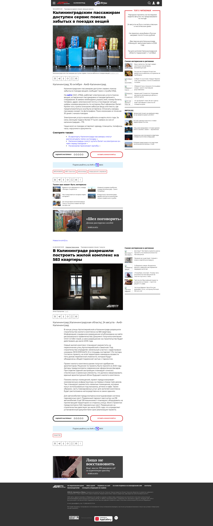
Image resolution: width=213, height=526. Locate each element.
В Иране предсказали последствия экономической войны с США (146, 143)
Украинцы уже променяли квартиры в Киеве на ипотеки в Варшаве (146, 136)
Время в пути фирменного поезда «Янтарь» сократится (74, 188)
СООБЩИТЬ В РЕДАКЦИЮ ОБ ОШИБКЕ (94, 488)
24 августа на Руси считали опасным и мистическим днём (142, 25)
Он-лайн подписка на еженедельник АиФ (127, 485)
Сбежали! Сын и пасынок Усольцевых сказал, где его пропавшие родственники (147, 87)
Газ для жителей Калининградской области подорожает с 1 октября (142, 52)
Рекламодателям (73, 488)
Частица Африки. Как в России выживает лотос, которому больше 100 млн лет (146, 289)
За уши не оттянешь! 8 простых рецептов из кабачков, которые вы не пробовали (147, 73)
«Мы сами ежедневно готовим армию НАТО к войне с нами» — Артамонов (147, 128)
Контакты (147, 485)
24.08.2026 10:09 (58, 247)
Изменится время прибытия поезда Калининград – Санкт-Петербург (107, 189)
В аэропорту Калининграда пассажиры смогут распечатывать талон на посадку (89, 138)
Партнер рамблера (86, 517)
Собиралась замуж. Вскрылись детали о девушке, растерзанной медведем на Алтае (145, 267)
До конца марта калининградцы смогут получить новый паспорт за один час (73, 203)
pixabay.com (114, 73)
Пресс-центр (90, 485)
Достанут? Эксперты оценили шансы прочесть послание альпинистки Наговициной (147, 252)
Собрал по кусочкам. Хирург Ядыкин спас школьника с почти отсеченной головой (147, 80)
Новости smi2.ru (60, 240)
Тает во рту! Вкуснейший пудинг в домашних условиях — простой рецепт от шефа (146, 282)
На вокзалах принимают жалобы (84, 146)
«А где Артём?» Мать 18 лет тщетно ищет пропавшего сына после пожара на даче (146, 102)
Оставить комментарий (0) (106, 154)
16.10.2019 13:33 (57, 9)
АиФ (66, 311)
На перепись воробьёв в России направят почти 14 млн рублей (142, 34)
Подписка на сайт (104, 485)
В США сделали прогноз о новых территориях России (145, 121)
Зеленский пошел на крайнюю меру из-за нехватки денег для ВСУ (146, 114)
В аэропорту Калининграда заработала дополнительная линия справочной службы (107, 196)
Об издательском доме (75, 485)
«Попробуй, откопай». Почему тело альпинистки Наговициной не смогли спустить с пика (146, 274)
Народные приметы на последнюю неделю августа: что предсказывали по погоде (142, 16)
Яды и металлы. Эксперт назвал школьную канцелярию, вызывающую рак (145, 66)
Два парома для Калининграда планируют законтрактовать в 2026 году (142, 43)
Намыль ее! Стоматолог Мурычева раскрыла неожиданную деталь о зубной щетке (146, 95)
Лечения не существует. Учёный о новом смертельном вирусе (145, 259)
